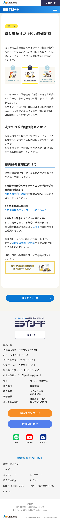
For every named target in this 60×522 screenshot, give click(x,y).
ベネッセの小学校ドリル (42, 486)
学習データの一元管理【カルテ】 (19, 365)
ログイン (52, 2)
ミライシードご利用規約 (36, 392)
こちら (36, 226)
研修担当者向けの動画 (23, 243)
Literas (7, 491)
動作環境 (34, 386)
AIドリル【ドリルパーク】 (16, 355)
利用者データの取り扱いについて (38, 400)
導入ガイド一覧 (30, 298)
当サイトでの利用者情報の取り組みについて (30, 510)
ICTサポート (36, 474)
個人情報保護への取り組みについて (30, 507)
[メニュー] (55, 9)
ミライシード (9, 474)
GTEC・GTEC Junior (13, 486)
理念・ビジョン (10, 463)
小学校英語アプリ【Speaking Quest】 (22, 375)
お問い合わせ (30, 424)
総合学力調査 (9, 480)
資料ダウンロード (30, 413)
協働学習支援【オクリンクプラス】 (20, 350)
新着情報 (7, 396)
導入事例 (7, 386)
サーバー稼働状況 (38, 380)
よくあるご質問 (10, 401)
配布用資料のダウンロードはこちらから (26, 210)
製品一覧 (7, 344)
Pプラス (34, 480)
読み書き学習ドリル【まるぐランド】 (21, 370)
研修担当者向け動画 (15, 193)
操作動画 (7, 391)
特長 (5, 380)
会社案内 (30, 504)
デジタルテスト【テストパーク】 (19, 360)
